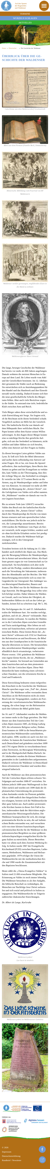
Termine (25, 13)
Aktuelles (25, 22)
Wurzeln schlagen (25, 18)
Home (4, 48)
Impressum (6, 1152)
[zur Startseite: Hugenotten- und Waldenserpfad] (25, 35)
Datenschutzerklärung (11, 1156)
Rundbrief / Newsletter (11, 1160)
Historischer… (13, 48)
